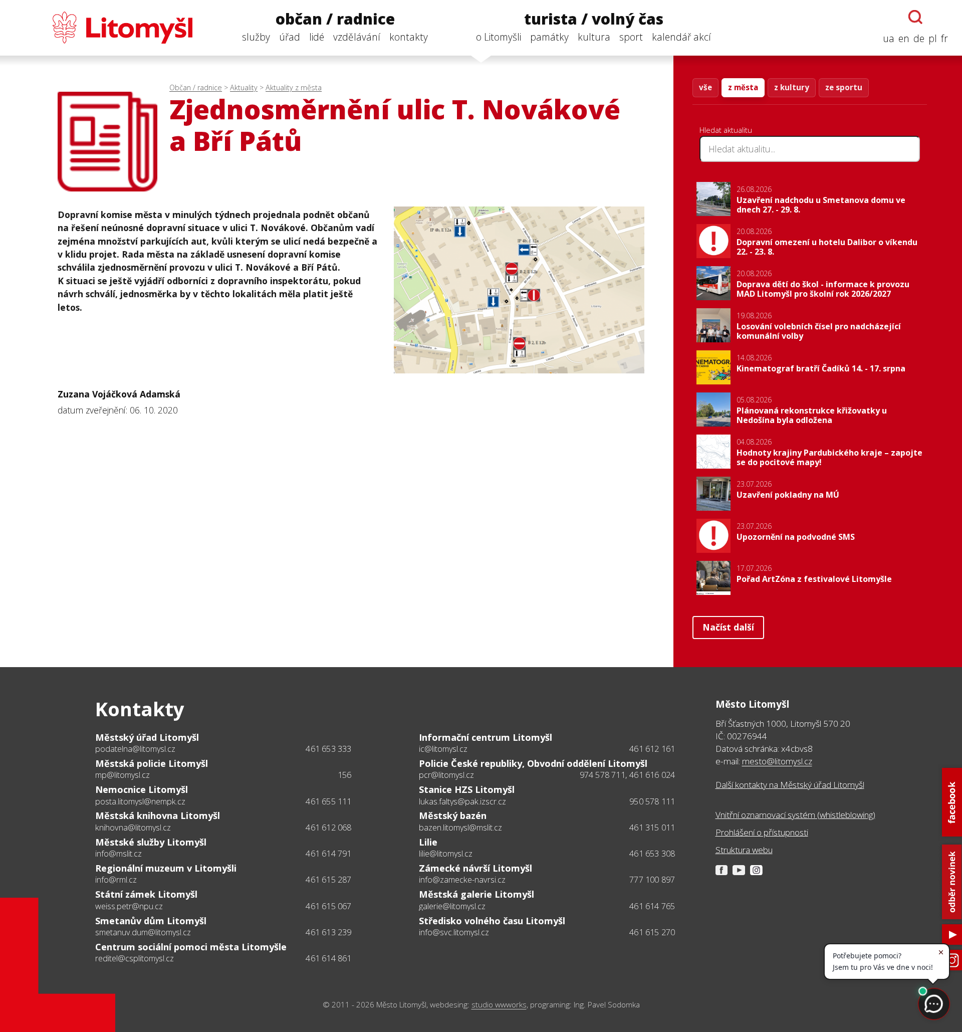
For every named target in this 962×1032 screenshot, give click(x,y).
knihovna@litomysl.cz (133, 827)
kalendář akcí (681, 37)
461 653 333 (328, 748)
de (918, 38)
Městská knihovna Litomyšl (157, 815)
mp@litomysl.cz (122, 774)
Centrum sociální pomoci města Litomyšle (191, 947)
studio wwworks (499, 1004)
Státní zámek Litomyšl (146, 894)
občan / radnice (335, 19)
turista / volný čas (593, 19)
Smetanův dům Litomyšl (150, 921)
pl (932, 38)
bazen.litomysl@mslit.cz (460, 827)
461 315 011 (652, 827)
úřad (289, 37)
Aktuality (244, 87)
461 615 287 (328, 879)
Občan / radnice (195, 87)
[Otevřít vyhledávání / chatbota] (915, 17)
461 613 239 (328, 932)
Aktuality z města (294, 87)
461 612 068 (328, 827)
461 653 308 (652, 853)
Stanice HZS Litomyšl (467, 789)
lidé (316, 37)
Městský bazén (453, 815)
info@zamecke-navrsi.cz (462, 879)
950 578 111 (652, 801)
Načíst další (728, 627)
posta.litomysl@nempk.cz (140, 801)
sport (631, 37)
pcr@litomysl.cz (446, 774)
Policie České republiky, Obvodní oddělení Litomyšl (533, 763)
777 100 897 (652, 879)
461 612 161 (652, 748)
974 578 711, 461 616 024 (627, 774)
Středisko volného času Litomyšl (492, 921)
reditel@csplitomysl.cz (134, 958)
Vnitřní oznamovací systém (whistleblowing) (795, 814)
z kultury (791, 87)
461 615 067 (328, 906)
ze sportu (843, 87)
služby (256, 37)
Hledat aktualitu (725, 130)
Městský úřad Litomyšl (147, 737)
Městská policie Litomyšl (151, 763)
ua (888, 38)
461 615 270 (652, 932)
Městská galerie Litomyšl (476, 894)
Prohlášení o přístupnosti (761, 832)
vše (705, 87)
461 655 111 (328, 801)
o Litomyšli (498, 37)
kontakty (408, 37)
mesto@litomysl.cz (777, 761)
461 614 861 (328, 958)
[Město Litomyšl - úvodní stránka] (103, 28)
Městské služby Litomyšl (150, 842)
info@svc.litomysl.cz (454, 932)
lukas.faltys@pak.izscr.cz (462, 801)
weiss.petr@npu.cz (129, 906)
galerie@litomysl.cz (452, 906)
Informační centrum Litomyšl (485, 737)
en (903, 38)
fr (944, 38)
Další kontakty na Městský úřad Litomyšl (789, 784)
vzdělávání (356, 37)
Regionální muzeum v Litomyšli (165, 868)
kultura (594, 37)
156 (345, 774)
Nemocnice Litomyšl (141, 789)
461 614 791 (328, 853)
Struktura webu (744, 850)
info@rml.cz (116, 879)
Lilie (428, 842)
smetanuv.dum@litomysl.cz (143, 932)
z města (743, 87)
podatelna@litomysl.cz (135, 748)
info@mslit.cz (118, 853)
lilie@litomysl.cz (445, 853)
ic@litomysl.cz (443, 748)
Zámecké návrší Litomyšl (475, 868)
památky (549, 37)
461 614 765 (652, 906)
